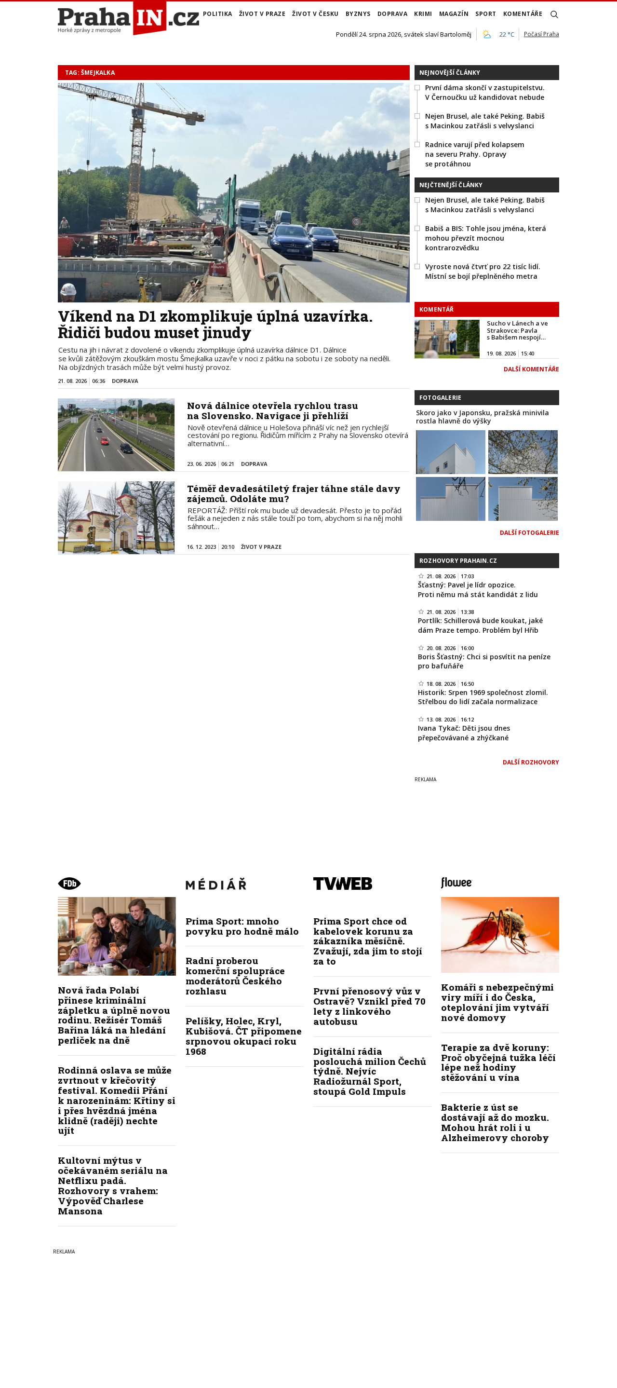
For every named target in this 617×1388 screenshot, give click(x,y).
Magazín (454, 14)
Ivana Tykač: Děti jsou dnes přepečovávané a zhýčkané (464, 732)
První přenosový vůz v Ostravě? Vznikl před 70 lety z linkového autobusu (369, 1006)
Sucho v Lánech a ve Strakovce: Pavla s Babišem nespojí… (517, 330)
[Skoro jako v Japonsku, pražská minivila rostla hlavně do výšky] (450, 451)
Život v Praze (262, 14)
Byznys (358, 14)
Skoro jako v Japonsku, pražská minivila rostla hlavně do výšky (482, 416)
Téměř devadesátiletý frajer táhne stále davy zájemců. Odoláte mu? (294, 493)
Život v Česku (315, 14)
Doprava (392, 14)
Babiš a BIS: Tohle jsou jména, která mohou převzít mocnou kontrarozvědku (485, 238)
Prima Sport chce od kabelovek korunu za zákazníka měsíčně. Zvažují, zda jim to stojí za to (367, 941)
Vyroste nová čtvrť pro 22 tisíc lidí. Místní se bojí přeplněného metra (482, 271)
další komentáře (531, 369)
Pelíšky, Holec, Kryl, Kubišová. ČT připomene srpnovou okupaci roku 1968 (244, 1036)
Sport (485, 14)
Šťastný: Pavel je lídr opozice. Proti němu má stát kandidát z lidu (478, 589)
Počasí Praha (541, 34)
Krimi (423, 14)
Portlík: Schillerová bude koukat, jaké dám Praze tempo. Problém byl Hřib (480, 625)
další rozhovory (531, 762)
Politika (217, 14)
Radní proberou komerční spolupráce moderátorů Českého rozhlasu (235, 975)
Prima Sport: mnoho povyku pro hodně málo (242, 926)
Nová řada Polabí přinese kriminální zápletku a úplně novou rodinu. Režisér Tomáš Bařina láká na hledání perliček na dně (114, 1015)
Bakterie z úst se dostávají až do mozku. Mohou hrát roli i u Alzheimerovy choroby (495, 1122)
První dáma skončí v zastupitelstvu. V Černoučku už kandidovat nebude (485, 92)
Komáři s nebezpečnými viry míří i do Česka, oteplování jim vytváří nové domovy (497, 1002)
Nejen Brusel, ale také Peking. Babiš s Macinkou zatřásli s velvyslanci (485, 120)
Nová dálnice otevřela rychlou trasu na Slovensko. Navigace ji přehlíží (272, 410)
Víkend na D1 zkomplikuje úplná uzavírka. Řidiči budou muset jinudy (215, 324)
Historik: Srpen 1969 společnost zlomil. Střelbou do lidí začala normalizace (483, 697)
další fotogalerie (529, 533)
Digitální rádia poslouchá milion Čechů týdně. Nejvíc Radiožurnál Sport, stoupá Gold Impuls (369, 1071)
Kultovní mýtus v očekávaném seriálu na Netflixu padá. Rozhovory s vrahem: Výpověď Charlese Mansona (113, 1185)
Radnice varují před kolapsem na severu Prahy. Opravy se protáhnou (474, 154)
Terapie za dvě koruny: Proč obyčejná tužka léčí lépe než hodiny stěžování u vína (498, 1062)
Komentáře (523, 14)
